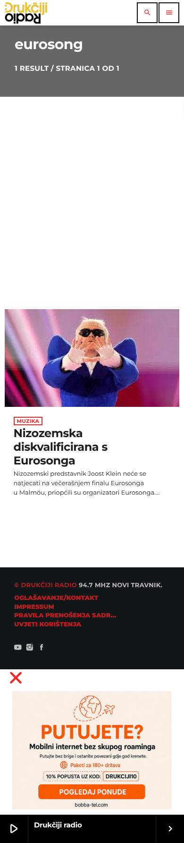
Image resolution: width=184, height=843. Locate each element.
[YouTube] (18, 648)
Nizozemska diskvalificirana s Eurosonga (61, 447)
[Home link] (26, 13)
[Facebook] (41, 648)
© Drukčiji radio (45, 585)
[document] (92, 742)
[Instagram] (29, 648)
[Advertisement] (92, 193)
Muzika (28, 421)
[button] (92, 677)
